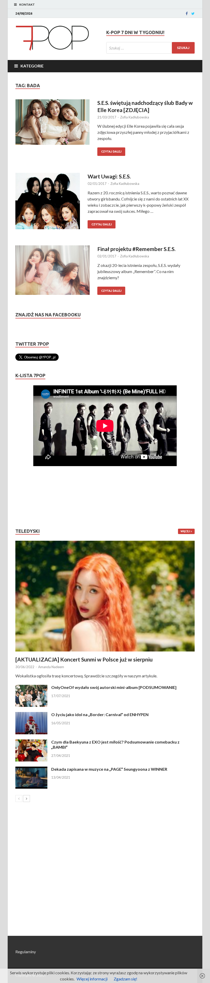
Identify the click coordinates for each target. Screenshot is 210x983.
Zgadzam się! (125, 978)
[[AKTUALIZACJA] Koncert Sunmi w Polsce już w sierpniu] (105, 596)
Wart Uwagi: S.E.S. (109, 176)
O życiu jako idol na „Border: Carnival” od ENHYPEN (100, 714)
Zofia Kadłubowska (134, 117)
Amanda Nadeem (51, 667)
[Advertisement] (30, 497)
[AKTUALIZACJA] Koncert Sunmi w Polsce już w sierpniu (84, 659)
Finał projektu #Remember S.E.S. (136, 249)
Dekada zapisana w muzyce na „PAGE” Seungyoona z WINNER (109, 769)
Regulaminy (25, 951)
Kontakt (27, 4)
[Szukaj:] (150, 48)
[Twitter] (193, 13)
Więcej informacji (92, 978)
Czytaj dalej (111, 151)
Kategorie (32, 65)
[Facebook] (186, 13)
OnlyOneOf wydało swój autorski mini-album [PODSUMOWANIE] (113, 687)
